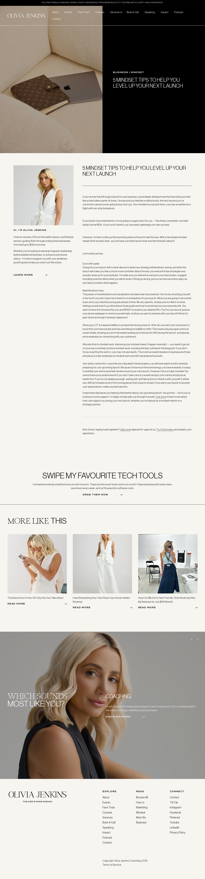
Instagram (176, 807)
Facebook (175, 812)
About (105, 797)
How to (140, 802)
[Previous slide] (191, 639)
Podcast (107, 837)
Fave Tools (108, 807)
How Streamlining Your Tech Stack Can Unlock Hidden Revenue (101, 599)
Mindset (140, 812)
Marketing (142, 807)
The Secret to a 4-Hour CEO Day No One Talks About (35, 597)
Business (141, 822)
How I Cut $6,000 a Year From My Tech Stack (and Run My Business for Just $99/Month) (167, 599)
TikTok (174, 802)
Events (106, 802)
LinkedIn (174, 827)
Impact (106, 832)
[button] (115, 12)
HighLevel (125, 429)
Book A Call (109, 822)
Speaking (108, 827)
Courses (107, 812)
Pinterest (175, 817)
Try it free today (164, 429)
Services (107, 817)
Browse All (142, 797)
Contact (107, 842)
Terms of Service (111, 864)
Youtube (174, 822)
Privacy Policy (177, 832)
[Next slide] (197, 639)
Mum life (141, 817)
